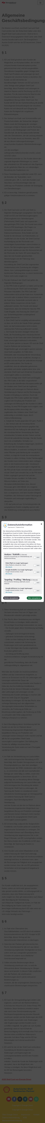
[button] (35, 557)
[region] (22, 573)
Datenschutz (20, 527)
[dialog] (22, 561)
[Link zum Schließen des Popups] (41, 524)
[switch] (37, 557)
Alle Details (8, 567)
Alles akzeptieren (34, 598)
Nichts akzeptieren (11, 598)
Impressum (11, 527)
